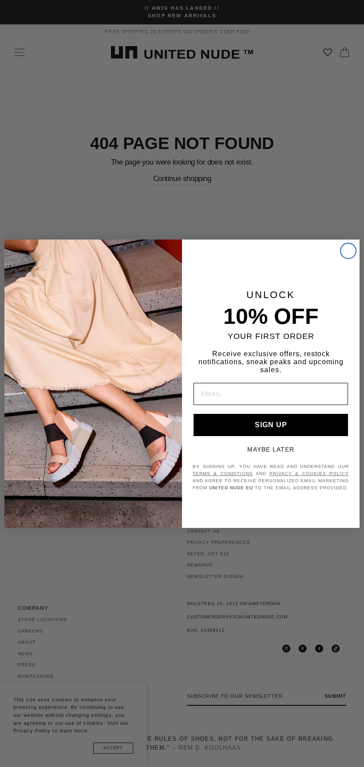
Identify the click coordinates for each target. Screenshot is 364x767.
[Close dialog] (348, 251)
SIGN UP (271, 425)
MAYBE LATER (270, 449)
